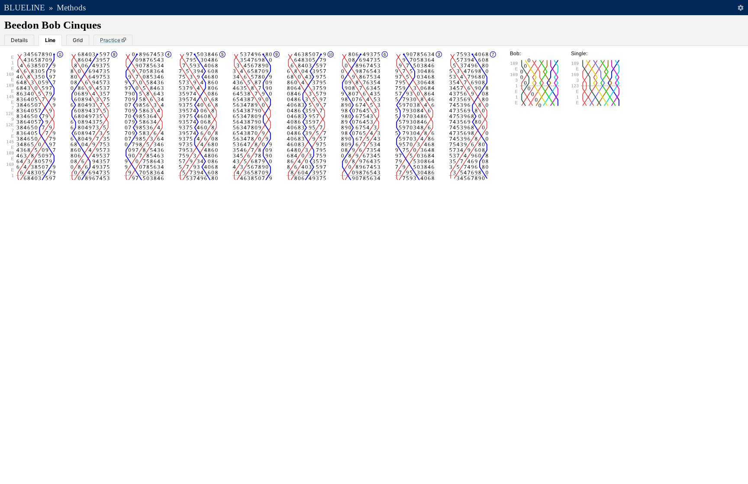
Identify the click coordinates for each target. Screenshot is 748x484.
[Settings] (740, 7)
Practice (110, 40)
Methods (71, 7)
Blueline (24, 7)
